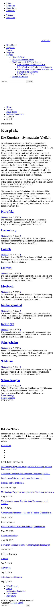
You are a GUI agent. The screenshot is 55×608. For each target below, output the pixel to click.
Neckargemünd (11, 305)
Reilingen (7, 324)
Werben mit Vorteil (20, 77)
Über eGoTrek (18, 57)
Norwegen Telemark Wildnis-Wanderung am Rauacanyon (25, 545)
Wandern (10, 15)
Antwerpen (6, 568)
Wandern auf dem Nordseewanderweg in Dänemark (23, 526)
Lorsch (6, 249)
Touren (9, 50)
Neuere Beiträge (8, 398)
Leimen (6, 267)
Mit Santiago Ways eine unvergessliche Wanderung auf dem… (27, 492)
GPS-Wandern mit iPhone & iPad (31, 64)
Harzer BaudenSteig (9, 536)
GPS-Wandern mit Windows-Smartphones (35, 69)
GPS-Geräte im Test (25, 74)
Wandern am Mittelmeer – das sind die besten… (21, 478)
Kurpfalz (7, 211)
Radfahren (10, 17)
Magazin (10, 52)
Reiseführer (11, 45)
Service (9, 55)
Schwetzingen (10, 380)
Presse (9, 588)
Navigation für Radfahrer (27, 72)
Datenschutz (11, 593)
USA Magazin (12, 586)
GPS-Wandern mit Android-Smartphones (34, 67)
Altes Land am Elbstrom (11, 577)
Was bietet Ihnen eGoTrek (23, 60)
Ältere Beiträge (7, 395)
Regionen (10, 47)
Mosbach (7, 286)
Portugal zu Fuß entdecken (12, 483)
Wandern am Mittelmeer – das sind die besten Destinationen (26, 513)
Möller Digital (17, 603)
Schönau (7, 361)
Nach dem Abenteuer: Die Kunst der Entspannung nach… (25, 473)
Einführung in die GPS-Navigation (26, 62)
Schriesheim (9, 342)
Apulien (4, 558)
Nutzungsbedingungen (15, 591)
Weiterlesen (6, 445)
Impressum (11, 596)
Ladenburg (8, 230)
